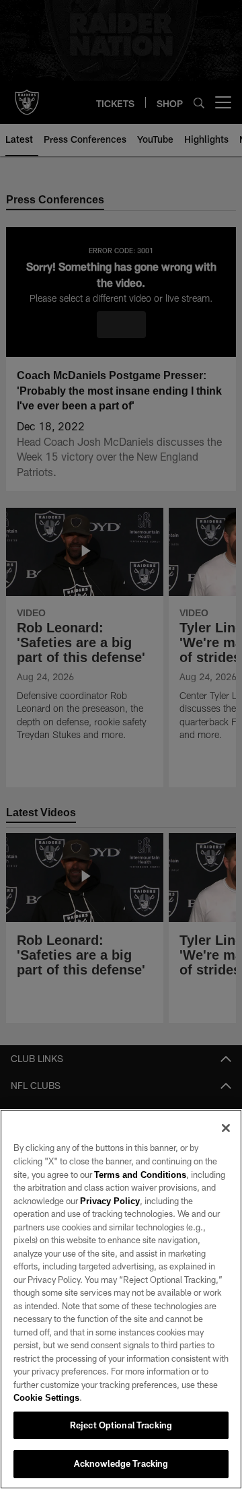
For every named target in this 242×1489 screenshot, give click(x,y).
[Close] (226, 1128)
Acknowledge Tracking (121, 1463)
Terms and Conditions (140, 1174)
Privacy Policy (109, 1200)
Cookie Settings (46, 1397)
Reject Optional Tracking (121, 1425)
